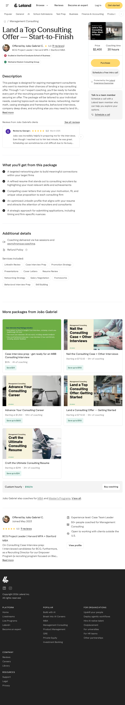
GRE (45, 633)
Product (111, 14)
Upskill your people (93, 612)
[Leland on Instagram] (10, 588)
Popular (8, 14)
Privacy (6, 685)
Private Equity (50, 638)
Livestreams (8, 616)
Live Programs (9, 621)
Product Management (54, 629)
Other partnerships (93, 638)
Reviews (6, 657)
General (20, 14)
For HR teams (90, 633)
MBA (40, 498)
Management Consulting (24, 21)
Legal (5, 681)
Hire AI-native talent (94, 621)
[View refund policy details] (26, 250)
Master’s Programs (59, 498)
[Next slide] (121, 14)
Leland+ (6, 625)
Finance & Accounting (93, 14)
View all (76, 498)
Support (6, 677)
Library (6, 665)
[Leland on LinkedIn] (4, 588)
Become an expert (11, 629)
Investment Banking (53, 642)
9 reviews (58, 45)
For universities (91, 629)
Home (5, 612)
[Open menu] (7, 5)
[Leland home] (22, 5)
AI (29, 14)
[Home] (5, 21)
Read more (8, 112)
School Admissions (42, 14)
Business (73, 14)
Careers (6, 661)
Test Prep (61, 14)
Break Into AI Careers (54, 616)
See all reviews (72, 122)
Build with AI (49, 612)
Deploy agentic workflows (97, 616)
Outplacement (91, 625)
